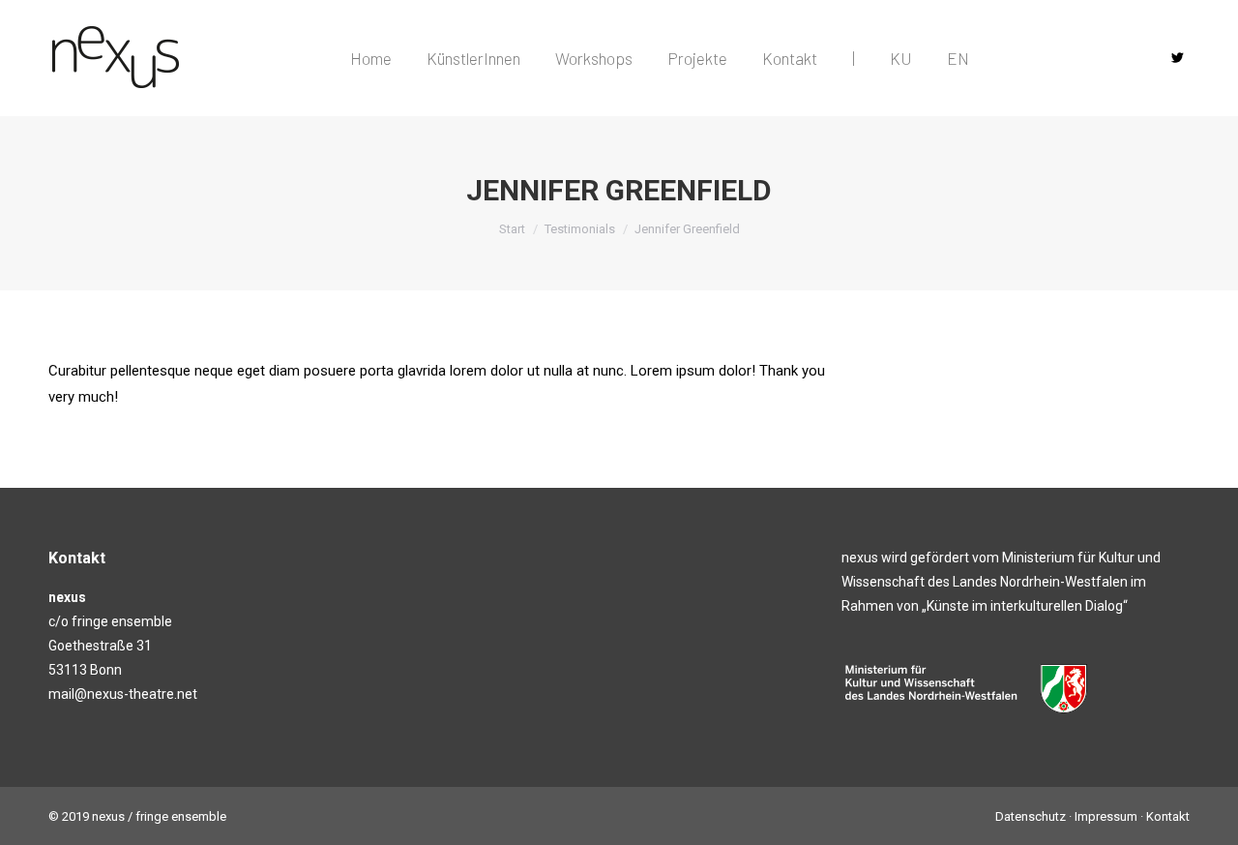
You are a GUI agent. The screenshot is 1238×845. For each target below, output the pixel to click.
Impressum (1106, 816)
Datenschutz (1030, 816)
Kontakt (1168, 816)
